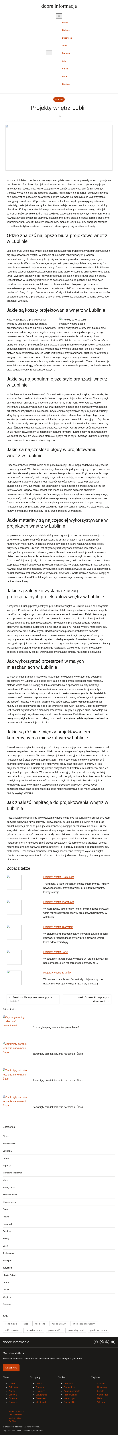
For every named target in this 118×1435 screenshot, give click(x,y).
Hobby (6, 1158)
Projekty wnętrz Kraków (57, 972)
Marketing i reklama (12, 1172)
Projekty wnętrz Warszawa (58, 902)
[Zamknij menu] (59, 16)
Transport (7, 1260)
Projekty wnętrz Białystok (58, 926)
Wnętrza (59, 99)
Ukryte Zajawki (10, 1275)
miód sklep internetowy (84, 1324)
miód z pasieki (12, 1330)
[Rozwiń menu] (49, 52)
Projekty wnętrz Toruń (55, 951)
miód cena (40, 1324)
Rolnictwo (7, 1231)
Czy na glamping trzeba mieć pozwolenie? (56, 1027)
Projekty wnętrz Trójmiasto (58, 877)
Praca (5, 1209)
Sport (5, 1246)
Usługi (6, 1289)
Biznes (6, 1136)
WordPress (38, 1431)
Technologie (8, 1253)
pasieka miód (54, 1330)
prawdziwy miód (76, 1330)
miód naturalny (59, 1324)
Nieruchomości (10, 1194)
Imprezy (7, 1165)
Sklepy (6, 1238)
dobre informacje (59, 6)
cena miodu (11, 1324)
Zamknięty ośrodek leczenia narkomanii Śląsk (58, 1053)
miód (26, 1324)
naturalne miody (34, 1330)
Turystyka (7, 1268)
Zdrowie (7, 1304)
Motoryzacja (9, 1187)
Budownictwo (9, 1143)
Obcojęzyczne (9, 1202)
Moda (5, 1180)
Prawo (6, 1216)
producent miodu (98, 1330)
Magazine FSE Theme (12, 1431)
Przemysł (7, 1224)
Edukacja (7, 1151)
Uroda (6, 1282)
